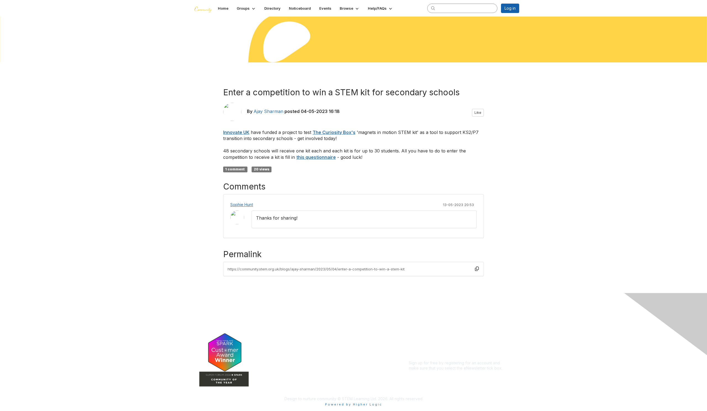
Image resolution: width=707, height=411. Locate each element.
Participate (312, 363)
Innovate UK (236, 132)
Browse (309, 354)
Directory (311, 338)
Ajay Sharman (268, 111)
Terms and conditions (428, 333)
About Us (417, 322)
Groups (309, 330)
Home (308, 322)
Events (309, 346)
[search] (433, 8)
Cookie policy (421, 343)
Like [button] (477, 112)
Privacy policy (421, 338)
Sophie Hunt (241, 204)
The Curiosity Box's (334, 132)
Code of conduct (424, 327)
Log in (510, 8)
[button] (246, 8)
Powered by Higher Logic (353, 404)
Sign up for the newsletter (432, 376)
